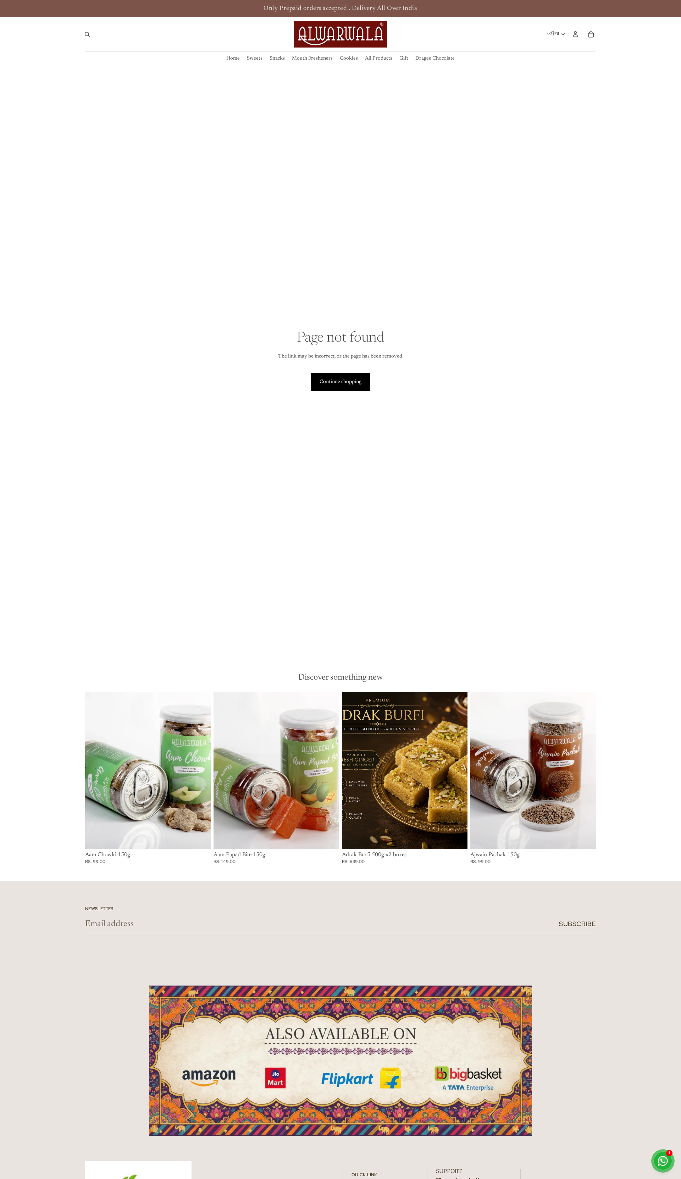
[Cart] (591, 34)
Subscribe (577, 924)
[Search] (87, 34)
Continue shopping (340, 382)
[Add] (199, 838)
